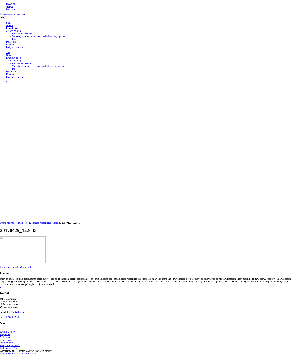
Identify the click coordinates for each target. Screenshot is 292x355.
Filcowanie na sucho (22, 33)
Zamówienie (6, 340)
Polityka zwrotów (14, 47)
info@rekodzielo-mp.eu (18, 312)
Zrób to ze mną (13, 31)
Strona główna (7, 222)
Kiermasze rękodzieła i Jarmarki (44, 222)
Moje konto (5, 337)
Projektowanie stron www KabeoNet (18, 353)
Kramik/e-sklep (13, 28)
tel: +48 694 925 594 (10, 317)
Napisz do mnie (7, 342)
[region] (146, 155)
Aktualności (21, 222)
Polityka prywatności (10, 345)
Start (8, 22)
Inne (14, 39)
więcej (3, 287)
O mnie (9, 25)
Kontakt (10, 44)
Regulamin (5, 334)
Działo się (11, 42)
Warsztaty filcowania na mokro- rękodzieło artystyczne (38, 36)
